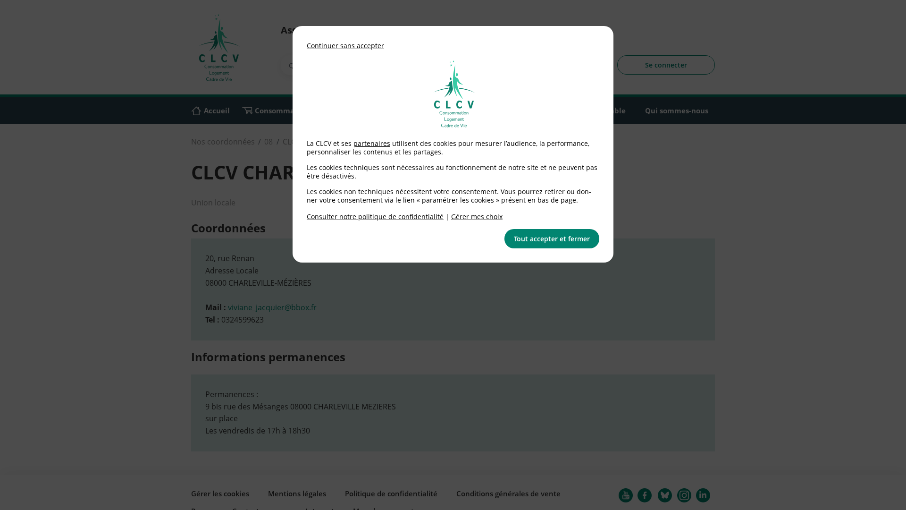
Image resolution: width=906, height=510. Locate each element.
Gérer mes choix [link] (477, 216)
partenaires (371, 143)
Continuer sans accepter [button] (345, 45)
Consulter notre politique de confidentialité (375, 216)
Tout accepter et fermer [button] (552, 238)
